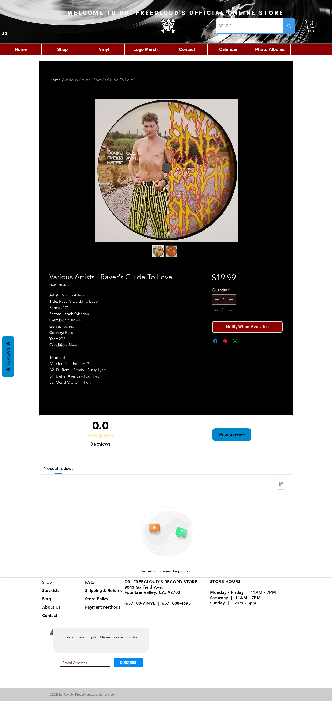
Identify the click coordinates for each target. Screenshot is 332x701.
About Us (51, 607)
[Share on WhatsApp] (235, 341)
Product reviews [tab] (58, 468)
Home (55, 79)
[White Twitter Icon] (176, 666)
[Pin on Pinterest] (225, 341)
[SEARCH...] (289, 25)
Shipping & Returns (103, 590)
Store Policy (96, 598)
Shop (47, 582)
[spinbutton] (223, 299)
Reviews (8, 357)
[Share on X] (245, 341)
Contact (49, 615)
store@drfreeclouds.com (150, 608)
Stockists (50, 590)
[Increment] (231, 299)
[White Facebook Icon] (153, 666)
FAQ (89, 582)
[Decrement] (216, 299)
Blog (46, 598)
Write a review (231, 434)
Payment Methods (103, 607)
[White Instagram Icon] (165, 666)
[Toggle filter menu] (281, 484)
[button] (312, 26)
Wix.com (110, 694)
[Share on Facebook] (215, 341)
